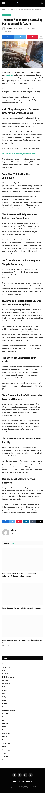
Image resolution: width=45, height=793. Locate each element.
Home (4, 707)
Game (4, 700)
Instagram (5, 713)
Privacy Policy (27, 781)
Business (5, 674)
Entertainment (7, 684)
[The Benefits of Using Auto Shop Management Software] (22, 54)
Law (3, 720)
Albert (10, 28)
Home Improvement (8, 710)
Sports (4, 746)
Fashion (4, 687)
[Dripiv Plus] (23, 3)
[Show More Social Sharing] (41, 37)
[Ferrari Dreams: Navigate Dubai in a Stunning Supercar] (22, 594)
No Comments (31, 28)
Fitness (4, 690)
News (4, 727)
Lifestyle (5, 723)
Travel (4, 753)
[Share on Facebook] (8, 37)
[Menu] (3, 3)
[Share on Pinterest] (32, 37)
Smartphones (6, 740)
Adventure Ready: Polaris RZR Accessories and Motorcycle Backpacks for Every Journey (19, 575)
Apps (3, 664)
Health (4, 703)
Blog (3, 670)
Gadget (4, 697)
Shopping (5, 737)
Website (4, 760)
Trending (5, 756)
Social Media (6, 743)
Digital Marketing (8, 677)
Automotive (6, 15)
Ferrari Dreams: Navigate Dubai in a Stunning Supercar (21, 608)
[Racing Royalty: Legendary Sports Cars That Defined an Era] (22, 626)
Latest (4, 717)
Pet (3, 730)
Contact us (16, 781)
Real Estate (6, 733)
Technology (6, 750)
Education (5, 680)
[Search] (42, 3)
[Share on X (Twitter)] (20, 37)
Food (3, 693)
